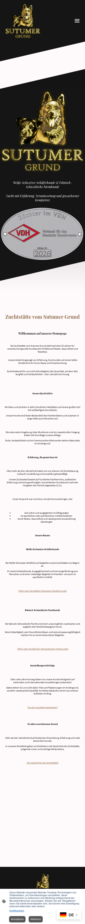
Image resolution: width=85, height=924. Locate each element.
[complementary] (69, 915)
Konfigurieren (16, 910)
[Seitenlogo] (23, 21)
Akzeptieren (17, 919)
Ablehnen (35, 919)
